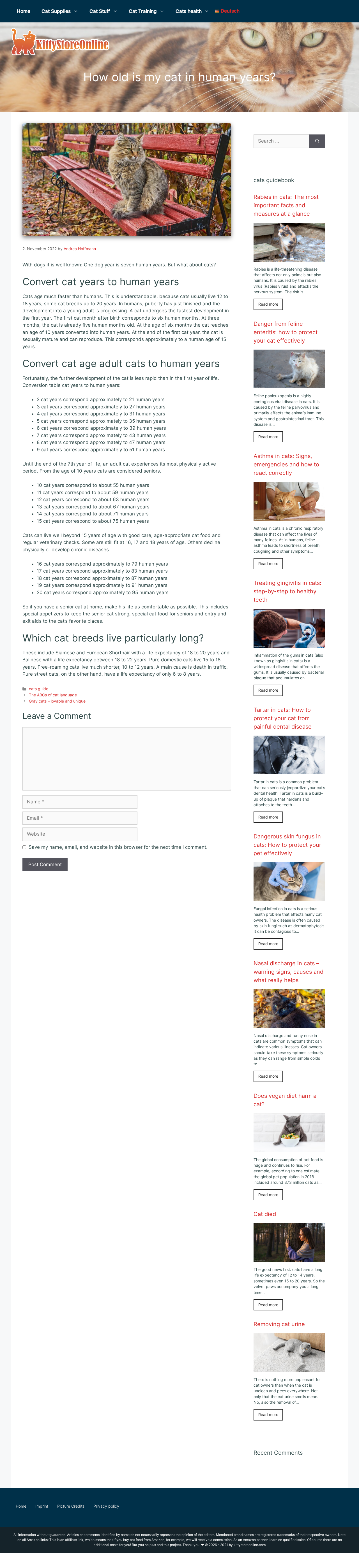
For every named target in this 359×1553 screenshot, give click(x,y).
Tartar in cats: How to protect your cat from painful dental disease (283, 718)
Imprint (41, 1506)
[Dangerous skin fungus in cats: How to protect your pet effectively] (289, 897)
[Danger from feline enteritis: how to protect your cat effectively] (289, 384)
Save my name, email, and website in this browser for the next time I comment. (118, 847)
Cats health (189, 11)
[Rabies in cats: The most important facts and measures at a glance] (289, 258)
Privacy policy (106, 1506)
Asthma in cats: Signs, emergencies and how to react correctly (286, 464)
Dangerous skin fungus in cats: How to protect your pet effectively (287, 845)
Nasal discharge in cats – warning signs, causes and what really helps (288, 972)
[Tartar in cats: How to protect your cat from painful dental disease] (289, 770)
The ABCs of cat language (53, 694)
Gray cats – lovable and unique (57, 701)
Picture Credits (70, 1506)
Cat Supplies (56, 11)
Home (23, 11)
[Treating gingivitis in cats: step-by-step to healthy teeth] (289, 644)
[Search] (317, 141)
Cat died (265, 1214)
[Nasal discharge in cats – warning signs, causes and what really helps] (289, 1024)
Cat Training (143, 11)
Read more (268, 304)
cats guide (38, 688)
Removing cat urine (279, 1324)
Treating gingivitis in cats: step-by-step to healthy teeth (287, 591)
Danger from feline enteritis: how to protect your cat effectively (285, 332)
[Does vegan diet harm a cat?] (289, 1148)
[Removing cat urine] (289, 1368)
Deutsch (229, 11)
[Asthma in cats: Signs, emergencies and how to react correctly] (289, 517)
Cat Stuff (99, 11)
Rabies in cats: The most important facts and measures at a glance (286, 205)
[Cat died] (289, 1258)
